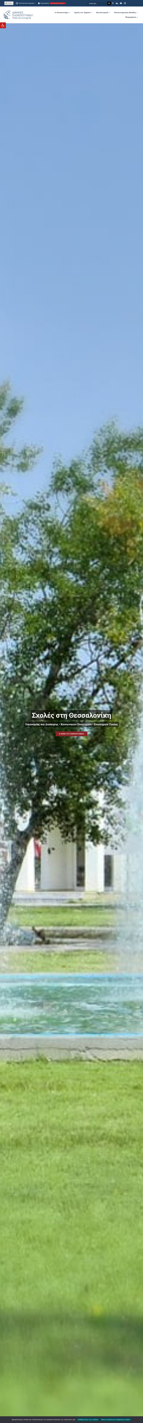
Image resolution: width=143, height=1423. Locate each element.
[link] (3, 25)
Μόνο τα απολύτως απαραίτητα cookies (115, 1419)
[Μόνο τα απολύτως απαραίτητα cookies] (140, 1420)
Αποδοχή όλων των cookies (88, 1419)
